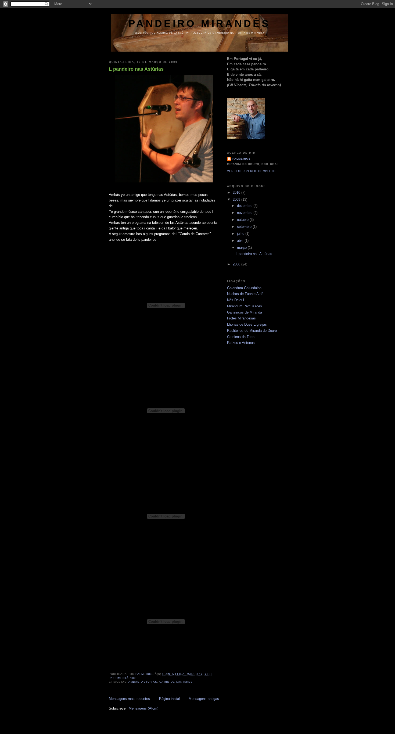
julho (241, 234)
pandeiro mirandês (199, 23)
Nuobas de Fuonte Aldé (245, 294)
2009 (237, 199)
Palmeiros (241, 158)
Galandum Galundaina (244, 288)
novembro (245, 213)
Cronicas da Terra (240, 337)
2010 (237, 192)
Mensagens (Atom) (143, 708)
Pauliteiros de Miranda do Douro (252, 331)
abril (241, 241)
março (242, 248)
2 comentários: (124, 678)
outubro (243, 220)
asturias (149, 681)
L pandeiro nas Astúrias (136, 69)
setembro (245, 227)
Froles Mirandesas (241, 318)
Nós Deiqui (235, 300)
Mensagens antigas (204, 699)
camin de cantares (175, 681)
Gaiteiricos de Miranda (244, 312)
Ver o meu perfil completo (251, 171)
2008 (237, 264)
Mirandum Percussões (244, 306)
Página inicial (169, 699)
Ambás (133, 681)
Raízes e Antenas (241, 343)
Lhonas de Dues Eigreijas (247, 324)
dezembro (245, 206)
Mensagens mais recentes (129, 699)
